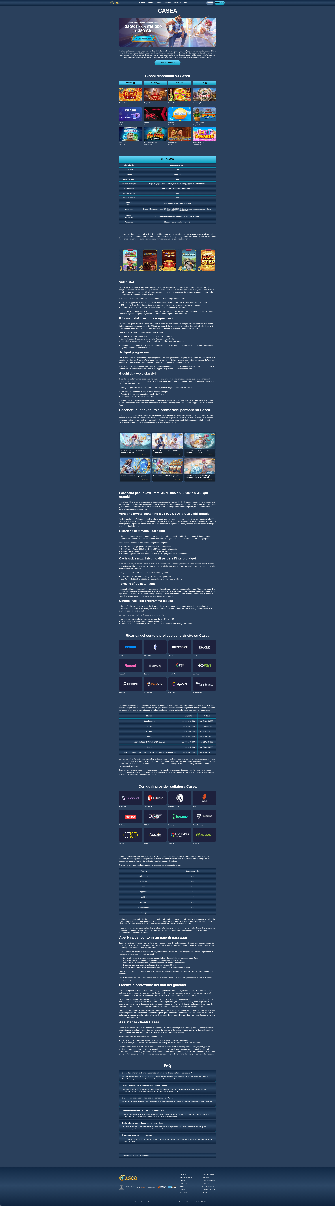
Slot (203, 82)
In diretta (154, 82)
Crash (178, 82)
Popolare (129, 82)
